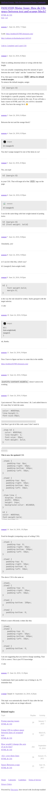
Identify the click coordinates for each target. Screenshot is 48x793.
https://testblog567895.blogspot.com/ (19, 34)
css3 (6, 18)
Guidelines (22, 780)
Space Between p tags (10, 765)
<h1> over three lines (10, 756)
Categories (12, 780)
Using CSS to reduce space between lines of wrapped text (12, 732)
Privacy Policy (6, 784)
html (2, 18)
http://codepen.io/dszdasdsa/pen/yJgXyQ (16, 38)
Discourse (14, 790)
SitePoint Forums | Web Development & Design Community (23, 2)
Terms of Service (35, 780)
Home (3, 780)
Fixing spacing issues (10, 721)
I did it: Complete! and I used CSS (13, 46)
